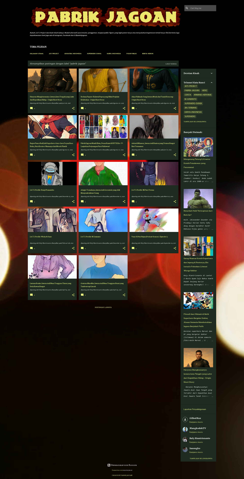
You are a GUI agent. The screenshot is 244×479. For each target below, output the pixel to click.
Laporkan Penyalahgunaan (195, 409)
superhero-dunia (193, 104)
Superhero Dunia (94, 53)
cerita (188, 95)
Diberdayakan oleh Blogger (123, 465)
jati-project (191, 86)
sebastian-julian (127, 470)
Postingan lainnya (103, 307)
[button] (73, 108)
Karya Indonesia (114, 53)
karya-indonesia (193, 112)
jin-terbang (191, 108)
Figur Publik (131, 53)
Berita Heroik (147, 53)
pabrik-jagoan (192, 91)
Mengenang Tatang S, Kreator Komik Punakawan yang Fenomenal (197, 163)
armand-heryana (202, 95)
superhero (190, 117)
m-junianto (190, 99)
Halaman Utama (36, 53)
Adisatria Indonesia (72, 53)
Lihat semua (171, 64)
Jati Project (54, 53)
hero (204, 91)
